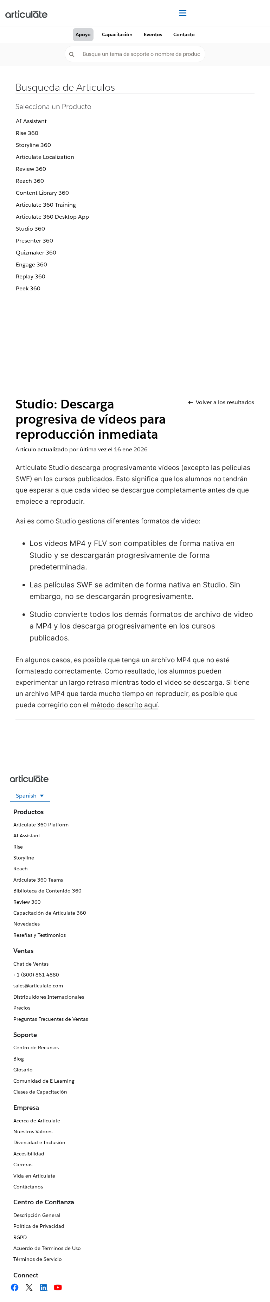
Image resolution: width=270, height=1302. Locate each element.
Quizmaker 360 (36, 252)
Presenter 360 (34, 240)
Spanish (33, 797)
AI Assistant (31, 121)
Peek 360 (28, 288)
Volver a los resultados (225, 402)
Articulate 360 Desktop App (52, 216)
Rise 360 (27, 133)
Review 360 (31, 169)
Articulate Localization (45, 157)
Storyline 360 (33, 145)
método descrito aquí (124, 705)
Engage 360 (31, 264)
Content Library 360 (42, 192)
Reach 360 (30, 181)
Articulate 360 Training (46, 204)
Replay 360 (30, 276)
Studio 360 (30, 228)
